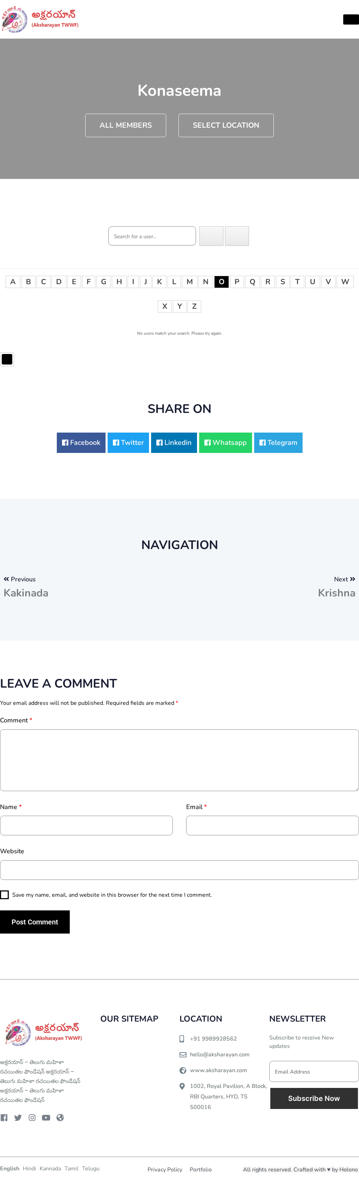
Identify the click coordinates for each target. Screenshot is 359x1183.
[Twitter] (18, 1118)
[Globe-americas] (60, 1118)
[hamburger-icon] (351, 19)
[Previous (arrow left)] (12, 591)
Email (196, 807)
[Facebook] (4, 1118)
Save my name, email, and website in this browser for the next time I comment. (112, 895)
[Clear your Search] (237, 236)
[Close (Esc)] (336, 7)
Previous (23, 579)
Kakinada (26, 593)
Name (11, 807)
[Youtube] (46, 1118)
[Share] (320, 7)
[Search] (211, 236)
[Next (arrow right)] (346, 591)
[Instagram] (32, 1118)
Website (12, 851)
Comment (16, 720)
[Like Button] (7, 359)
